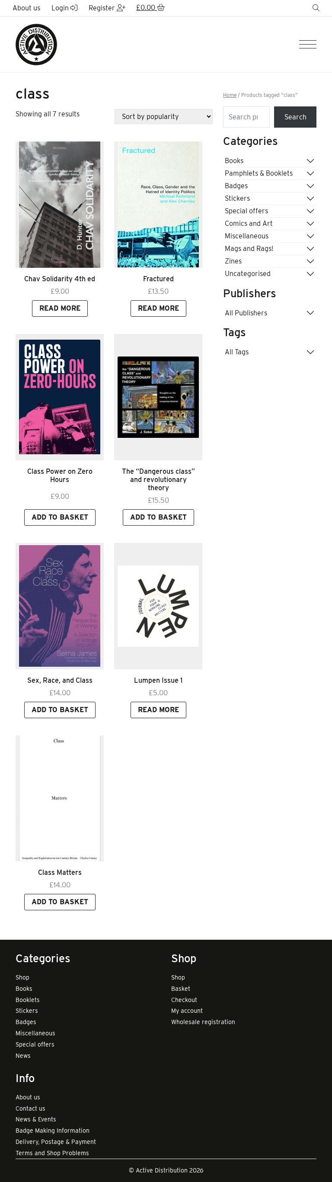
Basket (180, 988)
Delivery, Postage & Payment (56, 1141)
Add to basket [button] (60, 517)
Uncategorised (248, 274)
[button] (150, 8)
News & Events (36, 1119)
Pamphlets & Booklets (259, 173)
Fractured (158, 279)
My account (187, 1010)
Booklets (28, 999)
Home (229, 95)
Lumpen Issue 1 (158, 680)
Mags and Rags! (249, 248)
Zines (233, 261)
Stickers (237, 198)
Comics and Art (249, 223)
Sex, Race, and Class (60, 680)
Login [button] (60, 8)
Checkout (184, 999)
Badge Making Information (52, 1130)
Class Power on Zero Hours (60, 475)
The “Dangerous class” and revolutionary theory (158, 479)
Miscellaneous (246, 236)
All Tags (237, 352)
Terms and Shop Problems (52, 1153)
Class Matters (60, 872)
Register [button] (103, 8)
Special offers (246, 211)
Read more (59, 308)
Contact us (30, 1108)
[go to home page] (36, 44)
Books (234, 161)
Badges (236, 186)
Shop (22, 977)
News (23, 1055)
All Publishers (246, 313)
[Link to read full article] (60, 204)
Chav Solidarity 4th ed (59, 279)
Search (295, 117)
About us (28, 1097)
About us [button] (26, 8)
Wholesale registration (203, 1021)
